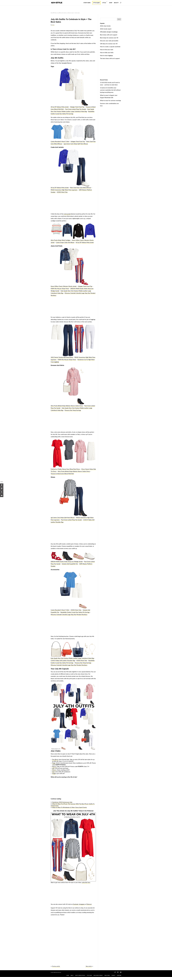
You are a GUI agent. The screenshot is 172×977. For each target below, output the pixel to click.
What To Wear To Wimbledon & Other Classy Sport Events (69, 807)
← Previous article (55, 966)
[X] (1, 492)
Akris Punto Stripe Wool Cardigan (60, 240)
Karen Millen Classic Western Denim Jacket (63, 286)
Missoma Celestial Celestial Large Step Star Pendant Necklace (69, 614)
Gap (53, 771)
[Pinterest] (1, 488)
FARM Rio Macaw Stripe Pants (60, 288)
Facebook (75, 904)
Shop (110, 2)
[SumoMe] (1, 495)
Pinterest (89, 904)
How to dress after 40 (80, 975)
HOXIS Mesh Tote (62, 192)
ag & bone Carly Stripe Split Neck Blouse (63, 517)
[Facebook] (1, 485)
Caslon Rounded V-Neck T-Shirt (60, 141)
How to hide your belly (106, 52)
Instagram (82, 904)
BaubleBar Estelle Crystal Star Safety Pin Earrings (75, 612)
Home (52, 12)
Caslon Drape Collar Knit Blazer (65, 242)
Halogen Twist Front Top (77, 107)
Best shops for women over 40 (109, 37)
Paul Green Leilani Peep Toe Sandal (75, 109)
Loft (53, 768)
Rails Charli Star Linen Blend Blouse (80, 187)
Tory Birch (55, 759)
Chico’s (54, 770)
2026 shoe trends (105, 26)
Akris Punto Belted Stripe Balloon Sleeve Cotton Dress (67, 405)
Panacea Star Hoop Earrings (73, 410)
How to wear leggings (106, 55)
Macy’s (54, 766)
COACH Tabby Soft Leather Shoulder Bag (63, 660)
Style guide (89, 975)
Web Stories (107, 975)
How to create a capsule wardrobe (110, 46)
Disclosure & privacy (98, 975)
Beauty (116, 2)
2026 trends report (105, 29)
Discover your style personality (109, 40)
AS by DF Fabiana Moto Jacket (60, 107)
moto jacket (67, 214)
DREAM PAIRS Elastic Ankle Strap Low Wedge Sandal (67, 561)
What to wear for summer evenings (110, 100)
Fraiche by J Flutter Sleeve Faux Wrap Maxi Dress (65, 469)
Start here (87, 2)
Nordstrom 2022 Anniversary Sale (62, 802)
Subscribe (119, 975)
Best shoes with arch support (108, 35)
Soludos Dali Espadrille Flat (70, 564)
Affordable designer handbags (109, 32)
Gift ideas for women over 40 (108, 43)
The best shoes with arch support (110, 58)
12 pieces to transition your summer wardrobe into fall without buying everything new (110, 90)
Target (54, 773)
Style (104, 2)
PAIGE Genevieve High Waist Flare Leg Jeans (64, 190)
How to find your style (106, 49)
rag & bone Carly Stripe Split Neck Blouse (76, 144)
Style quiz (96, 2)
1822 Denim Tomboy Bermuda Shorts (62, 357)
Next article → (89, 966)
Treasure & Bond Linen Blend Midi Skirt (62, 473)
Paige (53, 763)
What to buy (56, 12)
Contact (113, 975)
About (72, 975)
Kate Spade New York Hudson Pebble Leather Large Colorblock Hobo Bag (72, 658)
